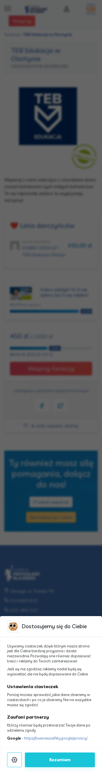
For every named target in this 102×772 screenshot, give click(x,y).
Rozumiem (60, 759)
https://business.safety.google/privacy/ (56, 738)
